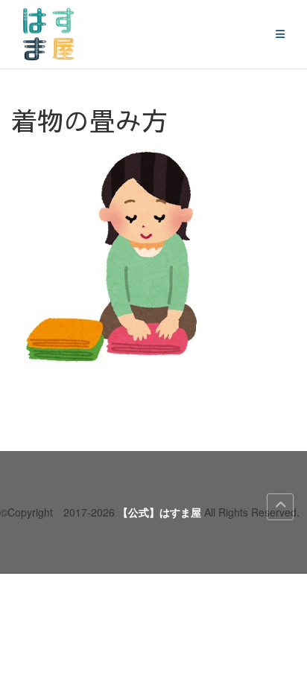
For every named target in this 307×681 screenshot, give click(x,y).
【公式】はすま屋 (159, 512)
